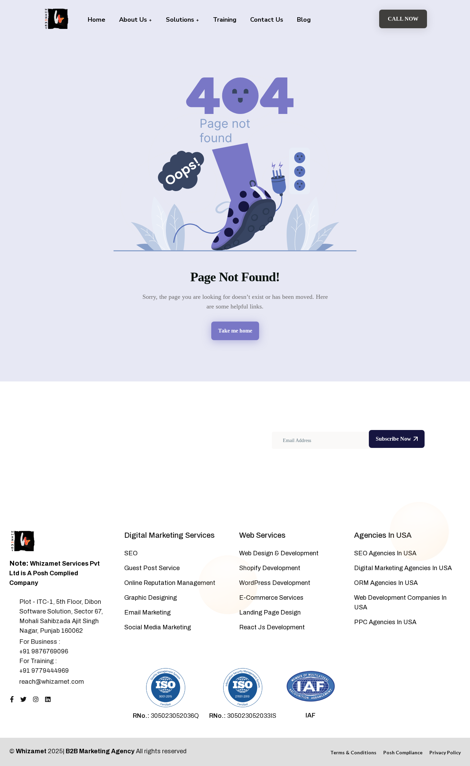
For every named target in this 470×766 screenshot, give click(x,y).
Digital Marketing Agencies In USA (403, 568)
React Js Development (272, 627)
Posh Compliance (403, 752)
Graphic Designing (150, 597)
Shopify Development (269, 568)
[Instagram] (35, 699)
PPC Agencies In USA (385, 622)
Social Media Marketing (157, 627)
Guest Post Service (152, 568)
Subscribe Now (393, 439)
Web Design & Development (279, 553)
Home (96, 19)
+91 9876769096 (43, 651)
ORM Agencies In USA (386, 582)
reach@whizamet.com (51, 681)
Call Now (403, 19)
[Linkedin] (47, 699)
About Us (134, 19)
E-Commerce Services (271, 597)
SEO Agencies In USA (385, 553)
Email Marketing (147, 612)
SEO (131, 553)
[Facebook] (11, 699)
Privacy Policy (445, 752)
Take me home (235, 331)
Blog (304, 19)
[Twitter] (23, 699)
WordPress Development (274, 582)
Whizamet (31, 751)
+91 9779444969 (44, 670)
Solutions (181, 19)
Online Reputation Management (169, 582)
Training (224, 19)
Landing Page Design (270, 612)
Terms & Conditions (353, 752)
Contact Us (266, 19)
